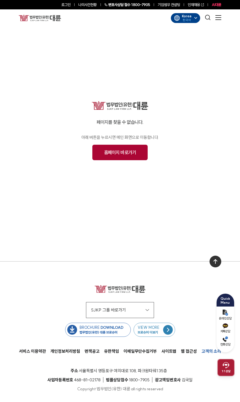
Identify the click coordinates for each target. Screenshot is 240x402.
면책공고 (92, 351)
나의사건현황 (87, 4)
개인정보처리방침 (65, 351)
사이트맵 (168, 351)
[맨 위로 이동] (215, 261)
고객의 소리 (211, 351)
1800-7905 (129, 4)
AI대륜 (216, 4)
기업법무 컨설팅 (169, 4)
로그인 (66, 4)
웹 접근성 (189, 351)
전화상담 (225, 344)
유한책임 (111, 351)
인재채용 (194, 4)
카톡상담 (225, 331)
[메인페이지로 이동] (40, 18)
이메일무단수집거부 (140, 351)
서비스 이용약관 (32, 351)
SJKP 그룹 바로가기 (108, 310)
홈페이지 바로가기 (120, 152)
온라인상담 (225, 318)
